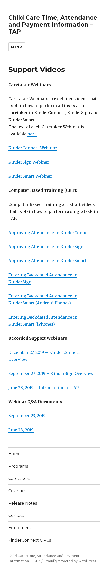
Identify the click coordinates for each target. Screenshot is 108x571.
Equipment (19, 527)
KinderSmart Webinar (30, 176)
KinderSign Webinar (28, 162)
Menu (16, 47)
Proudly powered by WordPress (70, 561)
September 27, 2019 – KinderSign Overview (51, 373)
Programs (18, 466)
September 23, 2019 (27, 415)
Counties (17, 490)
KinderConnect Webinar (32, 147)
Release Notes (22, 503)
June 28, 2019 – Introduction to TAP (43, 387)
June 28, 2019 (21, 429)
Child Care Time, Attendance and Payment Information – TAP (52, 24)
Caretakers (19, 478)
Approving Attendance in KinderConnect (49, 232)
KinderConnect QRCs (29, 540)
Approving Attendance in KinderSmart (47, 260)
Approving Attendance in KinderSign (45, 246)
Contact (16, 515)
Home (14, 453)
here (32, 133)
